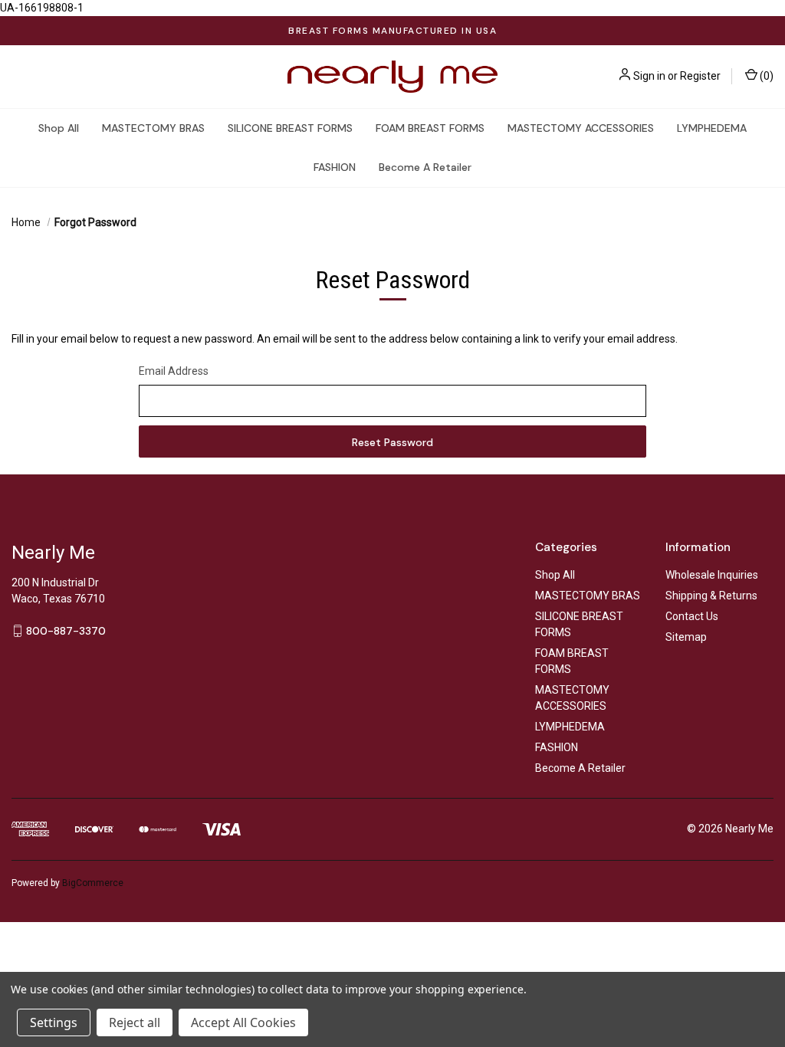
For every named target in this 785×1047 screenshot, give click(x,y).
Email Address (174, 371)
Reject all (134, 1022)
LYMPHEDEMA (712, 128)
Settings (53, 1022)
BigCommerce (92, 883)
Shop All (58, 128)
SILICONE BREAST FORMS (290, 128)
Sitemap (686, 637)
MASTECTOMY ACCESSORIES (580, 128)
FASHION (335, 167)
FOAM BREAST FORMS (430, 128)
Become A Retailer (425, 167)
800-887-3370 (66, 630)
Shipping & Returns (711, 595)
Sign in (649, 76)
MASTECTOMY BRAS (153, 128)
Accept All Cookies (243, 1022)
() (765, 76)
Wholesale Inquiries (711, 575)
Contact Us (691, 616)
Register (700, 76)
